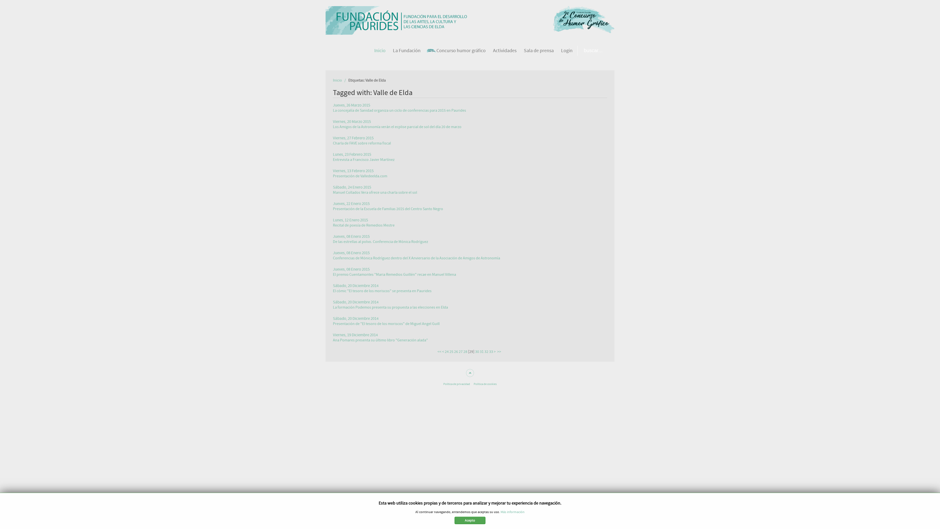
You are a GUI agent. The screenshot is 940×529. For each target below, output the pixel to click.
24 (447, 351)
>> (499, 351)
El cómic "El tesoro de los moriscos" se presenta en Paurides (382, 291)
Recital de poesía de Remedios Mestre (364, 225)
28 (465, 351)
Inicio (337, 80)
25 (451, 351)
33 (491, 351)
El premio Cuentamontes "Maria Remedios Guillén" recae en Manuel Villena (394, 274)
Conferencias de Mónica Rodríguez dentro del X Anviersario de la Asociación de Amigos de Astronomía (416, 258)
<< (439, 351)
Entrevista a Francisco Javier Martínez (364, 159)
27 (461, 351)
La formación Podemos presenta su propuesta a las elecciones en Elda (390, 307)
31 (482, 351)
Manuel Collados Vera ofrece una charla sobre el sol (375, 192)
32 (486, 351)
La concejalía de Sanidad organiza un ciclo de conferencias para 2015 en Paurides (399, 110)
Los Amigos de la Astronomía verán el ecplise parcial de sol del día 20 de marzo (397, 127)
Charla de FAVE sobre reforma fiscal (362, 143)
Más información (513, 512)
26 (456, 351)
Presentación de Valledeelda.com (360, 176)
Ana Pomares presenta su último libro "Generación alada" (380, 340)
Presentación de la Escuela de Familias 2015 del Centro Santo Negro (388, 209)
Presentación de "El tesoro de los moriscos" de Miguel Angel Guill (386, 324)
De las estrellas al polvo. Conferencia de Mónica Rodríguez (380, 242)
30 (477, 351)
